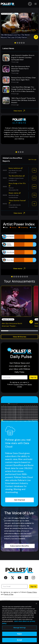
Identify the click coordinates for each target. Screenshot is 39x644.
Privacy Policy (19, 384)
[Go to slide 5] (23, 42)
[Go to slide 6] (22, 276)
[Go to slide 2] (17, 42)
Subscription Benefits (19, 546)
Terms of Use (8, 594)
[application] (19, 248)
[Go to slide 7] (25, 276)
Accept (19, 640)
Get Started (19, 500)
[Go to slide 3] (19, 42)
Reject (19, 634)
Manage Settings (19, 628)
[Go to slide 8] (27, 276)
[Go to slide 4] (21, 42)
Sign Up (33, 377)
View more (18, 111)
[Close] (36, 603)
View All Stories (19, 337)
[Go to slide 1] (15, 42)
